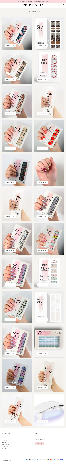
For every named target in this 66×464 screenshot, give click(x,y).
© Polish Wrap (6, 458)
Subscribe (39, 443)
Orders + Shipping (6, 438)
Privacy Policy (5, 446)
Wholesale (4, 442)
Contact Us (4, 448)
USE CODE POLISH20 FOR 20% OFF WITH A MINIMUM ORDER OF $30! (33, 1)
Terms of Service (5, 444)
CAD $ (4, 456)
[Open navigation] (2, 5)
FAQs (3, 436)
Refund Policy (4, 440)
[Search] (60, 5)
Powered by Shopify (7, 460)
